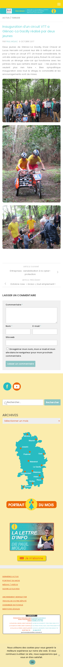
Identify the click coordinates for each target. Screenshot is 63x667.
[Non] (59, 655)
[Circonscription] (31, 488)
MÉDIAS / (6, 584)
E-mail (36, 326)
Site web (10, 337)
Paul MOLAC (12, 41)
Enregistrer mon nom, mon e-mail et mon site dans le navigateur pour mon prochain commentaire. (30, 352)
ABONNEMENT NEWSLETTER (14, 596)
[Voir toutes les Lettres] (31, 550)
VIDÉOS (14, 584)
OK (32, 662)
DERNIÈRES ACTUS (10, 576)
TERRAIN (15, 17)
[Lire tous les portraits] (31, 509)
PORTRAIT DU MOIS (11, 580)
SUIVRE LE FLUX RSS (11, 588)
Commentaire (14, 304)
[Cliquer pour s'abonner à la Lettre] (31, 560)
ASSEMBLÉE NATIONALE (12, 605)
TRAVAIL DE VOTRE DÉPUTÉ (14, 601)
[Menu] (59, 4)
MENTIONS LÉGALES (11, 609)
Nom (9, 326)
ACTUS (6, 17)
